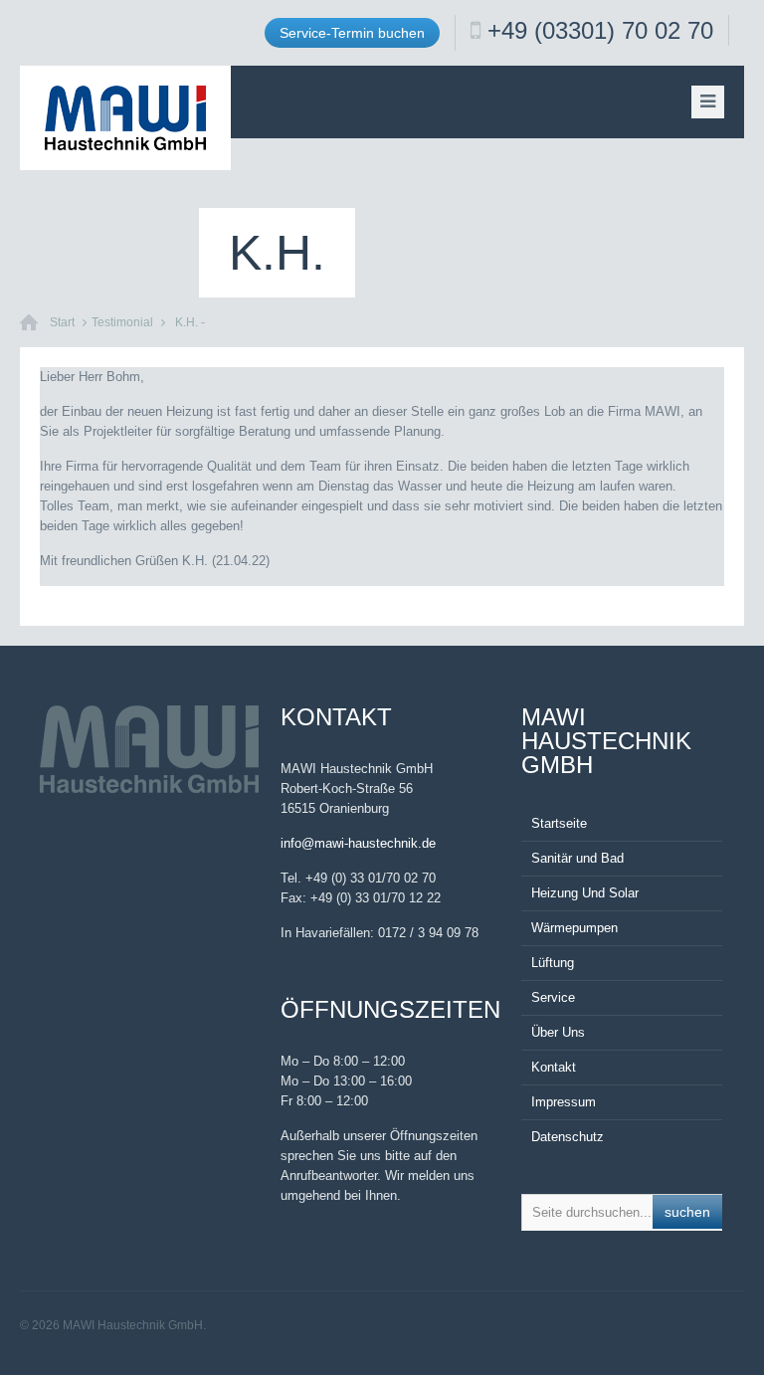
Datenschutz (567, 1136)
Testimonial (122, 322)
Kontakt (553, 1067)
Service (553, 997)
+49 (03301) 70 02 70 (600, 30)
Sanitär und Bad (577, 858)
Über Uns (558, 1032)
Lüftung (552, 962)
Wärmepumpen (574, 927)
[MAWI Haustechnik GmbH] (125, 118)
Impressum (563, 1101)
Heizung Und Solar (585, 892)
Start (62, 322)
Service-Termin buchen (352, 33)
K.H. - (190, 322)
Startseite (559, 823)
